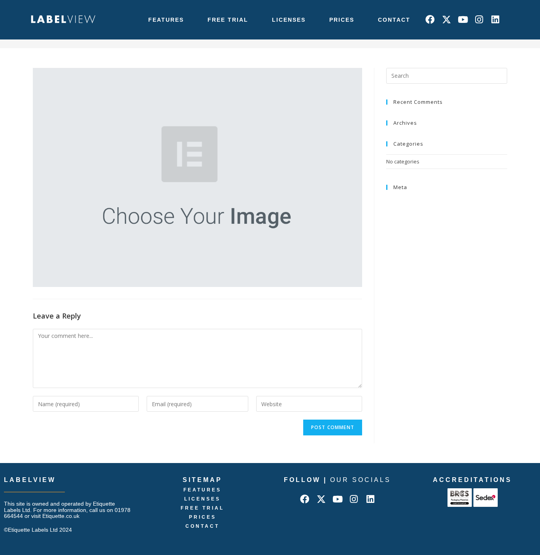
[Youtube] (463, 19)
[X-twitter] (446, 19)
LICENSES (289, 20)
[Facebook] (430, 19)
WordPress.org (404, 229)
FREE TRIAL (228, 20)
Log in (393, 202)
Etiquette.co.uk (60, 516)
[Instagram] (479, 19)
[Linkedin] (495, 19)
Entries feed (400, 211)
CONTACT (394, 20)
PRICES (341, 20)
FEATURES (166, 20)
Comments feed (405, 220)
